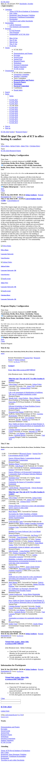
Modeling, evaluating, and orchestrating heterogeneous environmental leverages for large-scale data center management (25, 561)
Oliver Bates (5, 146)
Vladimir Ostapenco (15, 570)
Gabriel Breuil (13, 488)
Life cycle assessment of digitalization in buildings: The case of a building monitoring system (26, 393)
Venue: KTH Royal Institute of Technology (24, 11)
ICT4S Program (14, 30)
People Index (18, 90)
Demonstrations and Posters (23, 53)
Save (2, 189)
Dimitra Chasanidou (19, 553)
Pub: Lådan (13, 13)
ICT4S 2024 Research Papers (11, 151)
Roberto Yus (26, 419)
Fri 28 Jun (12, 46)
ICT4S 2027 (13, 100)
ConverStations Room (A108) (18, 455)
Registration (13, 19)
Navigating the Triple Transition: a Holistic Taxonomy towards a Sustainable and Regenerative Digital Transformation (26, 516)
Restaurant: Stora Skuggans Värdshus (22, 15)
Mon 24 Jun (13, 38)
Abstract (4, 203)
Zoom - (10, 370)
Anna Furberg (23, 398)
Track (3, 149)
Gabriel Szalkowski (15, 594)
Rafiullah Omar (14, 478)
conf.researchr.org (11, 715)
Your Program (14, 32)
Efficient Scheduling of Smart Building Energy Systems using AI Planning (24, 407)
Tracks (7, 48)
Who (2, 144)
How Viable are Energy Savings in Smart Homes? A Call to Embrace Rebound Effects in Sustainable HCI (27, 425)
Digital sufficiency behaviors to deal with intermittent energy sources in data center (26, 507)
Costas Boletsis (24, 551)
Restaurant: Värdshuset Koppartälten (21, 17)
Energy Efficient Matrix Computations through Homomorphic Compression (24, 459)
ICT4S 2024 (5, 132)
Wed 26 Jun (13, 42)
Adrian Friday (15, 146)
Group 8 (11, 366)
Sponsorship (9, 23)
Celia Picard (19, 466)
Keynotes (17, 55)
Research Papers (19, 61)
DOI (10, 439)
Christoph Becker (20, 435)
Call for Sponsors (15, 25)
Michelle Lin (33, 431)
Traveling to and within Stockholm (21, 21)
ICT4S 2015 (13, 119)
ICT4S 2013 (13, 123)
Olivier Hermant (37, 488)
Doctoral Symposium (21, 65)
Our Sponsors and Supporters (19, 27)
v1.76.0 (20, 715)
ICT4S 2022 (13, 109)
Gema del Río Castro (16, 521)
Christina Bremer (14, 429)
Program (8, 29)
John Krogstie (13, 551)
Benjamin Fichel (24, 569)
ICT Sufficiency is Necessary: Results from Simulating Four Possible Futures (23, 589)
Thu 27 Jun (13, 44)
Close (3, 191)
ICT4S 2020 (13, 111)
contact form (5, 711)
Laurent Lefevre (14, 567)
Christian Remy (35, 146)
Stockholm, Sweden (26, 4)
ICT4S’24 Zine (19, 69)
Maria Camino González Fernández (32, 523)
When (3, 193)
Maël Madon (13, 511)
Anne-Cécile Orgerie (33, 567)
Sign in (7, 126)
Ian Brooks (20, 197)
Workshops (17, 63)
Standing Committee (20, 76)
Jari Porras (34, 535)
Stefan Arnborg (31, 195)
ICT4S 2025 (13, 103)
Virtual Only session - (13, 642)
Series (11, 96)
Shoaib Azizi (13, 398)
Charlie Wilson (38, 624)
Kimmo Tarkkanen (34, 541)
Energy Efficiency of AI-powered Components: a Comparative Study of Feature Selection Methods (25, 473)
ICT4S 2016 (13, 117)
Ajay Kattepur (29, 418)
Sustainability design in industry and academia (24, 547)
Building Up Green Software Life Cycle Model (25, 531)
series (12, 132)
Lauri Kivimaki (22, 537)
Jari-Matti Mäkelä (15, 539)
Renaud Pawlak (25, 488)
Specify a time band (27, 187)
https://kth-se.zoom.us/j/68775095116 (24, 370)
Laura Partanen (14, 535)
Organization (9, 71)
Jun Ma (18, 419)
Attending (8, 9)
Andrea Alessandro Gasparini (23, 556)
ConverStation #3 (13, 200)
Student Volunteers (20, 67)
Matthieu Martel (14, 464)
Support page (5, 717)
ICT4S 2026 (13, 102)
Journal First (18, 59)
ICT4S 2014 (13, 121)
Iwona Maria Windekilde (31, 594)
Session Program (6, 343)
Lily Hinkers (20, 433)
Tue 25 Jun (13, 40)
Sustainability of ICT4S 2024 (19, 34)
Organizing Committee (21, 74)
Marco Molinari (34, 398)
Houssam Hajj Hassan (16, 412)
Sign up (7, 128)
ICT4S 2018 (13, 115)
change (2, 353)
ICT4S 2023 (13, 107)
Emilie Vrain (13, 624)
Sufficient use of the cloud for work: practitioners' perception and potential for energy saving (25, 578)
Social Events (18, 57)
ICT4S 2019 (13, 113)
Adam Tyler (25, 146)
